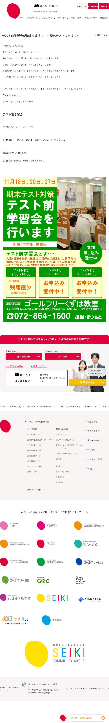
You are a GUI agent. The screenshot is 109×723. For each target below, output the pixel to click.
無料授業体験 (93, 6)
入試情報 (59, 482)
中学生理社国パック (35, 451)
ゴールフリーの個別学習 (38, 422)
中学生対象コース (34, 445)
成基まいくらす (82, 6)
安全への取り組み (63, 472)
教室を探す (93, 422)
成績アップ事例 (34, 489)
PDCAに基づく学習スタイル (67, 454)
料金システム (76, 18)
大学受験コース (33, 461)
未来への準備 (62, 429)
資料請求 (103, 6)
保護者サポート (62, 477)
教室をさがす (87, 382)
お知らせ (92, 469)
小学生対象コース (34, 434)
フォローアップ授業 (35, 466)
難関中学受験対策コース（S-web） (40, 440)
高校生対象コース (34, 456)
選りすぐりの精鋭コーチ (65, 440)
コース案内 (32, 429)
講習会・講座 (32, 472)
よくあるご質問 (95, 459)
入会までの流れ (90, 18)
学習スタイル (61, 434)
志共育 (58, 459)
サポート (60, 466)
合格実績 (104, 18)
